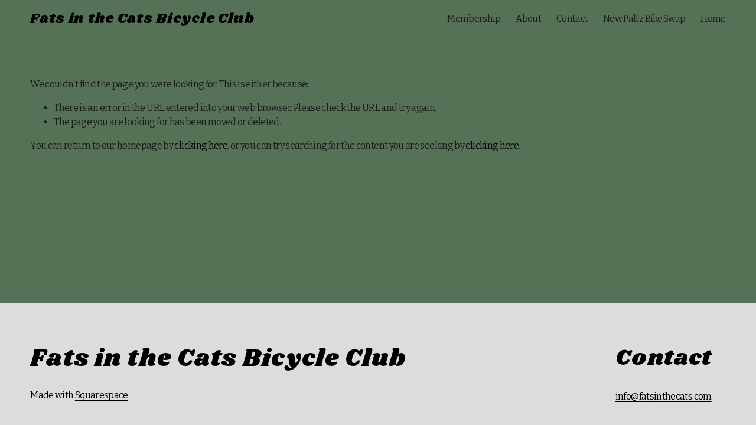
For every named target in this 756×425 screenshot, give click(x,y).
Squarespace (101, 395)
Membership (474, 18)
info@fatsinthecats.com (663, 396)
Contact (572, 18)
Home (712, 18)
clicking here (200, 145)
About (528, 18)
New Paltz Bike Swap (644, 18)
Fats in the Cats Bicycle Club (142, 19)
